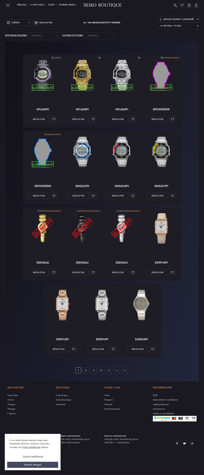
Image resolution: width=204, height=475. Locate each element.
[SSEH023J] (82, 228)
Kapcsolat (61, 404)
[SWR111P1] (102, 305)
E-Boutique (37, 5)
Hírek (107, 395)
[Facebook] (177, 443)
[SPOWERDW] (161, 75)
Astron (10, 399)
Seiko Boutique (63, 399)
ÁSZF (155, 395)
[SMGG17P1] (161, 152)
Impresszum (159, 409)
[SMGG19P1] (122, 152)
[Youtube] (184, 443)
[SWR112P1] (62, 305)
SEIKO (51, 5)
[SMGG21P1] (82, 152)
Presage (11, 409)
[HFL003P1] (82, 75)
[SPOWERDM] (43, 152)
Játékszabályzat (161, 404)
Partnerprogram (112, 409)
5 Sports (11, 413)
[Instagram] (192, 443)
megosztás (46, 22)
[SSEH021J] (122, 228)
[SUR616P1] (141, 305)
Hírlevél (108, 404)
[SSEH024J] (43, 228)
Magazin (108, 399)
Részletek (39, 119)
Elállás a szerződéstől (163, 413)
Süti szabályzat (32, 447)
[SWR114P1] (161, 228)
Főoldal (22, 5)
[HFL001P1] (43, 75)
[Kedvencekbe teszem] (54, 119)
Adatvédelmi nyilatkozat (165, 399)
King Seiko (12, 395)
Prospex (11, 404)
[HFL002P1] (122, 75)
